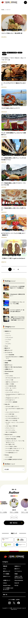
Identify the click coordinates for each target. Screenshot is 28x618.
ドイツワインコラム (10, 430)
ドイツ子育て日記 (10, 414)
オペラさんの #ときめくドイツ (13, 377)
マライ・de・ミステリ (11, 388)
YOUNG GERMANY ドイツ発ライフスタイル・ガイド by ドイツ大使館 (14, 557)
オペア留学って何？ (10, 444)
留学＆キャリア (8, 350)
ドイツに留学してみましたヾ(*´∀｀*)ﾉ (15, 448)
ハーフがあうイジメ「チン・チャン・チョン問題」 (17, 302)
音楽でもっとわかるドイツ (12, 382)
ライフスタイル (8, 352)
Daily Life (7, 404)
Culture (6, 373)
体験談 (6, 362)
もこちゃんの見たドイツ (11, 416)
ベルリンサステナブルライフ (12, 412)
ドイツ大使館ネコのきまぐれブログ (13, 459)
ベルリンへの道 (9, 380)
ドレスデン (8, 343)
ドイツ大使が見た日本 (11, 386)
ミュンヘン (8, 335)
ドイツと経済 (9, 457)
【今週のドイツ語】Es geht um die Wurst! (13, 258)
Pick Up (7, 455)
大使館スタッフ (8, 369)
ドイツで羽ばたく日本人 (11, 446)
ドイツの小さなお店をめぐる (12, 418)
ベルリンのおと (9, 375)
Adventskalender (9, 371)
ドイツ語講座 (8, 360)
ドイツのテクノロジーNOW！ (13, 450)
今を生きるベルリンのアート (12, 398)
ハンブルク (8, 339)
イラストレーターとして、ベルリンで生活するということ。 (15, 441)
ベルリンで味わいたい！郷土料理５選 (11, 33)
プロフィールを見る (14, 512)
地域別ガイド (8, 331)
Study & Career (9, 434)
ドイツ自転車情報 (10, 354)
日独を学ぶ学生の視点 (11, 438)
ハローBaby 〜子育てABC (12, 426)
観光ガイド (7, 348)
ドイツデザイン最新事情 (11, 402)
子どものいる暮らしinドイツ (12, 406)
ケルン (7, 341)
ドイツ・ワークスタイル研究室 (13, 436)
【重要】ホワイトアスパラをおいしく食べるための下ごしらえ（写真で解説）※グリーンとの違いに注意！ (17, 319)
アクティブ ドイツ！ (10, 428)
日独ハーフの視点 (10, 384)
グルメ (6, 346)
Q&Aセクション (8, 365)
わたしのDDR (9, 390)
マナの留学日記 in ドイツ (11, 452)
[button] (12, 517)
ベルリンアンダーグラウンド (12, 392)
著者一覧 (5, 594)
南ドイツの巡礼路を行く (11, 432)
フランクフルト (9, 337)
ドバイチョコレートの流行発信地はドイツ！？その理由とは (17, 287)
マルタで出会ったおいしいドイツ (10, 108)
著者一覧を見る (13, 523)
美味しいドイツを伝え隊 (11, 420)
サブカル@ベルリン (10, 400)
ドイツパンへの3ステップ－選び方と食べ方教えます (17, 310)
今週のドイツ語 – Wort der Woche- (13, 367)
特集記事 (5, 566)
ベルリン (8, 333)
